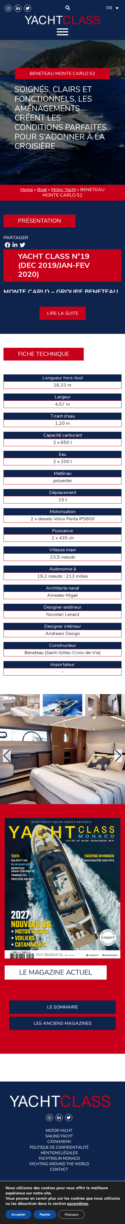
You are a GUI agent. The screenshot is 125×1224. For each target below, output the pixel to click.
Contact (59, 1169)
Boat (42, 189)
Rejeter (45, 1214)
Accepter (18, 1214)
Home (26, 189)
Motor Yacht (63, 189)
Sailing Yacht (59, 1136)
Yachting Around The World (59, 1164)
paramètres (77, 1203)
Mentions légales (59, 1153)
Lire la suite (62, 313)
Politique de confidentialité (59, 1147)
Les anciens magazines (63, 1023)
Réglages (72, 1214)
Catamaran (59, 1141)
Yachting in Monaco (59, 1158)
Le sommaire (62, 1007)
